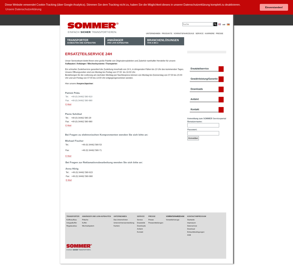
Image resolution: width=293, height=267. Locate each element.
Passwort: (192, 129)
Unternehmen (153, 33)
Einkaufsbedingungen (195, 232)
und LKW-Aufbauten (117, 41)
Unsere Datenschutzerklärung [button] (23, 9)
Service (199, 33)
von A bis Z (163, 41)
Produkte (167, 33)
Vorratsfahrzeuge (184, 33)
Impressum (191, 223)
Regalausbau (71, 226)
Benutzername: (194, 121)
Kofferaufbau (71, 220)
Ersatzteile (141, 223)
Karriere (209, 33)
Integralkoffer (71, 223)
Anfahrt (140, 229)
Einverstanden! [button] (274, 7)
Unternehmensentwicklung (124, 223)
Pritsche (85, 220)
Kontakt (140, 232)
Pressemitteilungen (155, 223)
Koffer (84, 223)
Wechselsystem (88, 226)
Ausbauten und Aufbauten (81, 41)
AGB (189, 235)
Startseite (191, 220)
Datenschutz (192, 226)
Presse (219, 33)
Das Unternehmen (121, 220)
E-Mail (68, 104)
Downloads (141, 226)
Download (191, 229)
